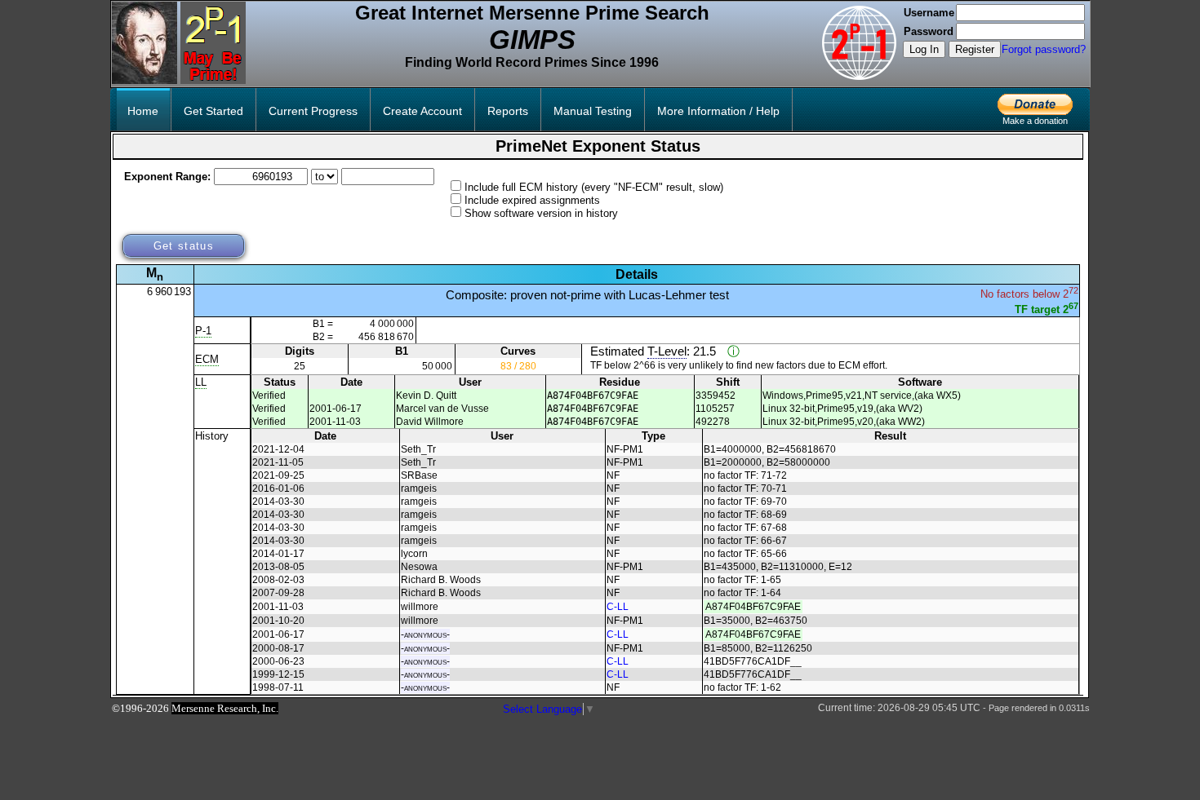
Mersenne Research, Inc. (224, 708)
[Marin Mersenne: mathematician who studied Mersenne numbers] (144, 80)
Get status (183, 246)
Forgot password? (1044, 49)
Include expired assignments (532, 200)
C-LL (618, 606)
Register (974, 49)
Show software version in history (541, 213)
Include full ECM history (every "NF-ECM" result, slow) (593, 187)
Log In (924, 49)
